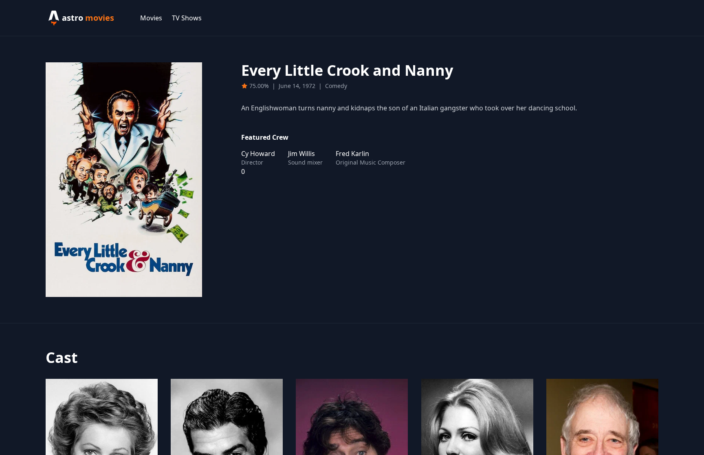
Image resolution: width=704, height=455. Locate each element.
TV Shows (187, 17)
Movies (151, 17)
